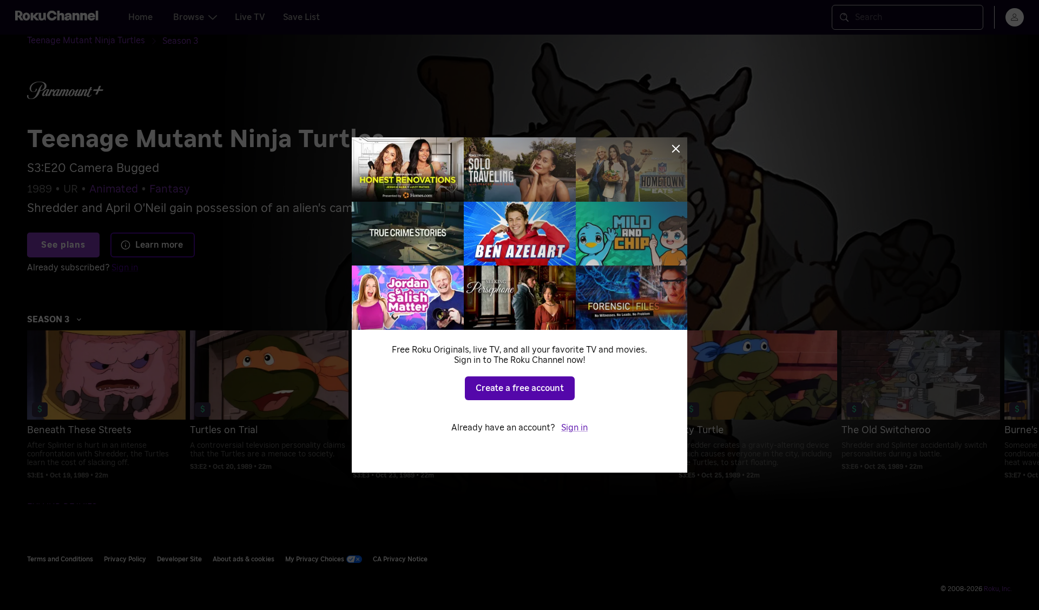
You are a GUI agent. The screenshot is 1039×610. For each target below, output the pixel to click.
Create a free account (520, 388)
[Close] (676, 148)
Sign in (574, 427)
